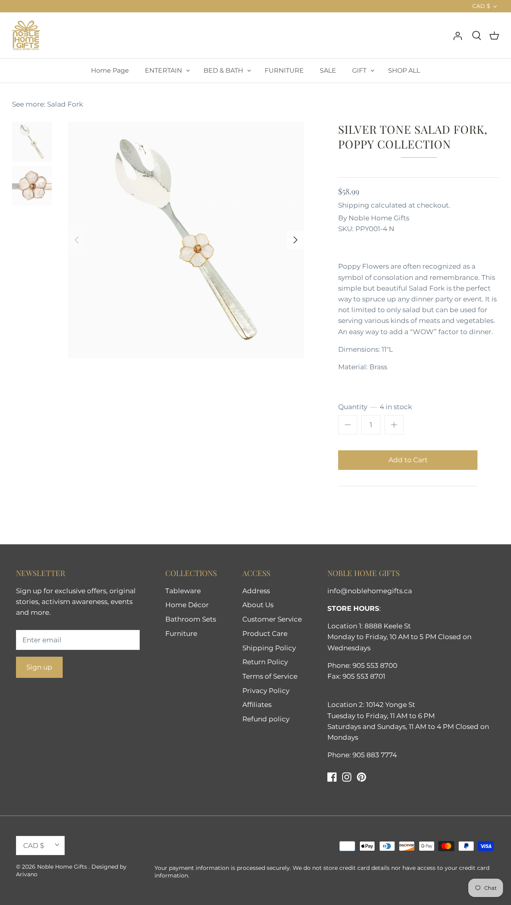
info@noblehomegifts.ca (369, 591)
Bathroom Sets (190, 619)
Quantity (375, 407)
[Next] (295, 240)
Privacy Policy (265, 691)
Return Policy (265, 662)
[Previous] (76, 240)
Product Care (264, 634)
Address (256, 591)
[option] (186, 240)
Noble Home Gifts (379, 218)
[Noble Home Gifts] (26, 35)
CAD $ (481, 6)
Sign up (39, 667)
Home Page (110, 70)
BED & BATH (223, 70)
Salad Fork (65, 104)
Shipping (353, 205)
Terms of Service (269, 676)
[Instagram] (346, 777)
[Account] (457, 35)
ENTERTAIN (163, 70)
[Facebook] (332, 777)
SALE (328, 70)
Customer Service (272, 619)
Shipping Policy (269, 648)
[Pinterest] (361, 777)
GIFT (359, 70)
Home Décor (187, 605)
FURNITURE (284, 70)
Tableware (183, 591)
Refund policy (265, 719)
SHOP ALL (404, 70)
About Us (257, 605)
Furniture (181, 634)
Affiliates (256, 705)
